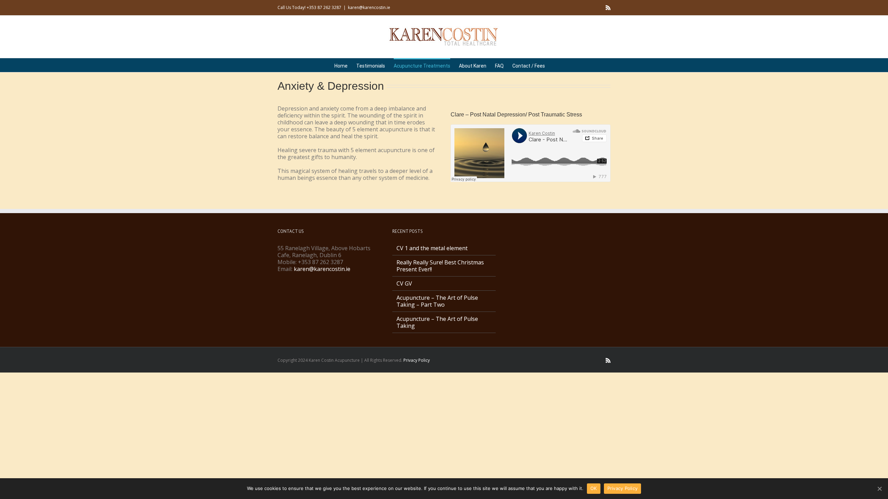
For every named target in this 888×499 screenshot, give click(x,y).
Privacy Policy (416, 360)
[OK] (879, 488)
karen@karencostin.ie (369, 7)
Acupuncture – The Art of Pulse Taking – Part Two (437, 301)
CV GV (404, 283)
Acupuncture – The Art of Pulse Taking (437, 322)
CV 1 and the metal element (432, 248)
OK (593, 488)
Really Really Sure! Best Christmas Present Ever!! (440, 266)
